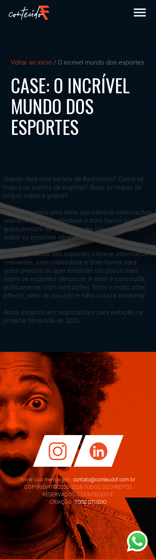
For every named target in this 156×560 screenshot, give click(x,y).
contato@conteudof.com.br (104, 479)
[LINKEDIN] (101, 465)
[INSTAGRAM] (55, 465)
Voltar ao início (31, 62)
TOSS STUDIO (90, 502)
